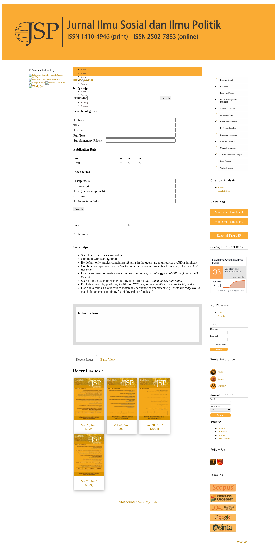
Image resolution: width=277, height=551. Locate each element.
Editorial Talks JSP (229, 235)
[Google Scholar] (37, 82)
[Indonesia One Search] (55, 82)
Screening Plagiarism (228, 135)
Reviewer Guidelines (228, 128)
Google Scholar (224, 191)
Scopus (221, 187)
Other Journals (224, 439)
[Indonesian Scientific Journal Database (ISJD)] (48, 77)
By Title (221, 435)
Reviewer (224, 86)
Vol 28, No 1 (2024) (89, 483)
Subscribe (222, 316)
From (76, 158)
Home (83, 69)
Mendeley (221, 386)
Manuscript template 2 (229, 221)
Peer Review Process (228, 122)
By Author (222, 432)
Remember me (220, 345)
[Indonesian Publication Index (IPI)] (44, 79)
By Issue (221, 428)
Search (84, 84)
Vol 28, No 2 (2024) (154, 426)
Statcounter (128, 502)
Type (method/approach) (89, 191)
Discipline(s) (81, 181)
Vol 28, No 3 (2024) (122, 426)
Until (76, 163)
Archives (85, 91)
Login (83, 77)
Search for (80, 97)
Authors (78, 120)
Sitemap (84, 102)
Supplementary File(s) (87, 140)
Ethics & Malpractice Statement (228, 100)
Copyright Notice (227, 141)
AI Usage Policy (227, 115)
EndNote (221, 372)
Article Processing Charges (231, 155)
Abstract (78, 130)
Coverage (79, 196)
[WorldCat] (36, 86)
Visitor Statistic (226, 168)
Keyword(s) (81, 186)
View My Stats (147, 502)
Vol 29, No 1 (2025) (89, 426)
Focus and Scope (227, 93)
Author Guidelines (227, 108)
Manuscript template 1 (229, 212)
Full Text (79, 135)
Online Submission (228, 148)
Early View (107, 359)
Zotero (221, 379)
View (220, 313)
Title (76, 125)
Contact (84, 106)
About (84, 73)
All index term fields (86, 201)
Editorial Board (226, 80)
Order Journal (225, 161)
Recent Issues (84, 359)
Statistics (85, 95)
